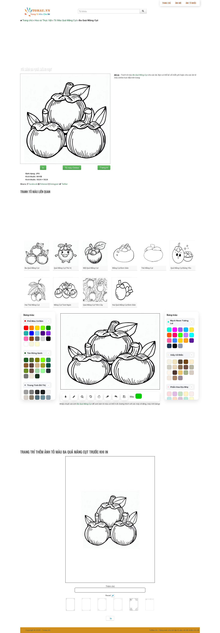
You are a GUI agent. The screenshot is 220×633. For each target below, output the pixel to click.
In (43, 167)
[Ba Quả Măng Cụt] (65, 118)
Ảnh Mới (178, 3)
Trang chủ (166, 3)
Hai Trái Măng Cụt (32, 305)
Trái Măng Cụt (147, 268)
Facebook (32, 184)
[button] (37, 321)
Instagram (54, 184)
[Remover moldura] (113, 595)
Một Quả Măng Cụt (90, 268)
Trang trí (104, 167)
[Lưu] (124, 396)
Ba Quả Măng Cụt (139, 75)
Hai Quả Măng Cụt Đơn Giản (124, 305)
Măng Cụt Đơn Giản (120, 268)
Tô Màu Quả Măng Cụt (65, 20)
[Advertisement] (110, 44)
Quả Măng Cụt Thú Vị (62, 268)
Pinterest (44, 184)
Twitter (64, 184)
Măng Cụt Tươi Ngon (62, 305)
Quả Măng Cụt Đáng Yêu (181, 268)
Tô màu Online (72, 167)
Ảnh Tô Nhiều (191, 3)
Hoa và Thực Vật (43, 20)
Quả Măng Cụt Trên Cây (93, 305)
